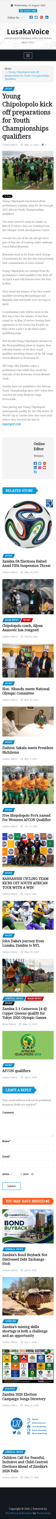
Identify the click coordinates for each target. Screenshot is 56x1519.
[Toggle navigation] (28, 55)
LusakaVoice (28, 32)
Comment (8, 1112)
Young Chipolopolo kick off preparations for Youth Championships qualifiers (27, 75)
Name (6, 1141)
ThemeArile (44, 1513)
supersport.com (11, 424)
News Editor (9, 1024)
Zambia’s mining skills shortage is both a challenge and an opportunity (25, 1331)
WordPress (12, 1513)
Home (8, 68)
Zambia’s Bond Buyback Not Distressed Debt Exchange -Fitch (24, 1259)
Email (6, 1156)
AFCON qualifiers (16, 1071)
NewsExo (26, 1513)
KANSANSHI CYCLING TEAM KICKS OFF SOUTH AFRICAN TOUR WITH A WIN (25, 883)
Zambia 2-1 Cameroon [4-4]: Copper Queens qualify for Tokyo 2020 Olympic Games (24, 1013)
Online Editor (10, 144)
